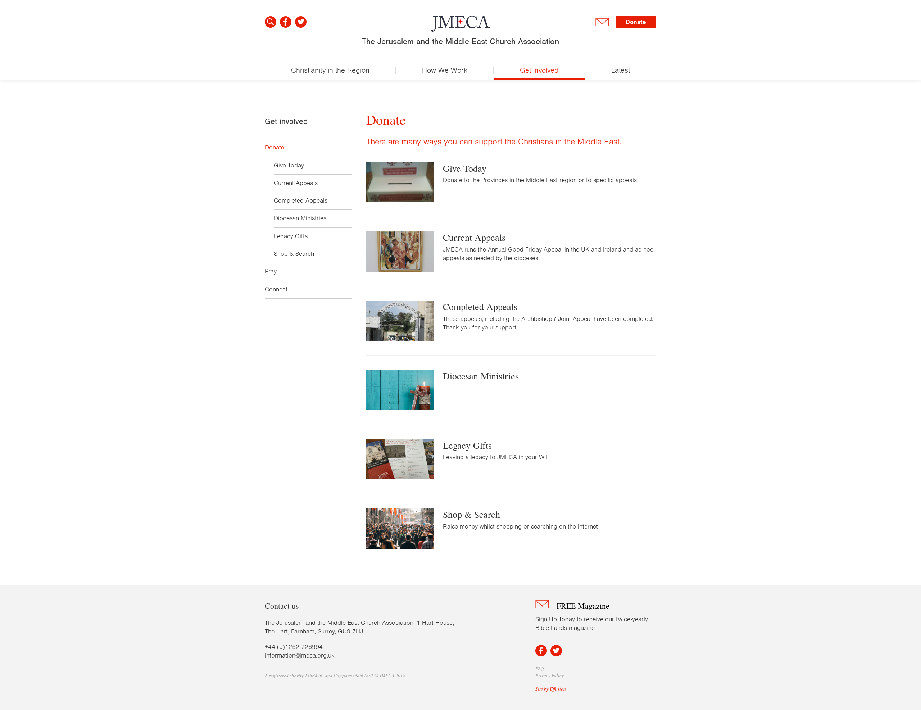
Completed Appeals (300, 200)
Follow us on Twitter (301, 22)
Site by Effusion (550, 689)
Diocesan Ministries (300, 218)
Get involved (539, 70)
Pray (271, 271)
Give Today (289, 165)
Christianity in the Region (330, 70)
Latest (620, 70)
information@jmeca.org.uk (300, 655)
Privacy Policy (549, 675)
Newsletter (602, 22)
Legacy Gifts (291, 236)
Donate (636, 22)
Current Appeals (296, 183)
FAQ (539, 668)
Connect (276, 289)
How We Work (444, 70)
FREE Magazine (583, 605)
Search (270, 22)
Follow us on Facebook (285, 22)
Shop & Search (294, 254)
